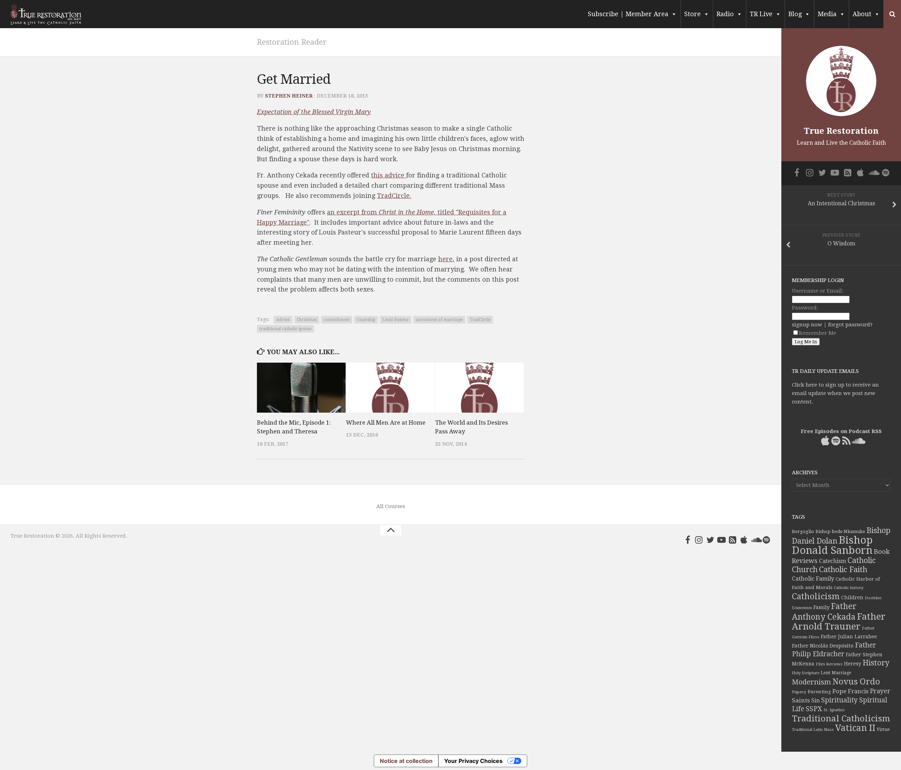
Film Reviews (829, 664)
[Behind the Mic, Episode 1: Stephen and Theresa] (301, 388)
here (445, 259)
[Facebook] (687, 540)
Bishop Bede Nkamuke (840, 531)
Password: (805, 308)
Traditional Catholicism (841, 719)
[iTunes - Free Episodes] (744, 540)
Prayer (880, 691)
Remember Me (817, 333)
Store (692, 14)
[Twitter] (710, 540)
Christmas (307, 319)
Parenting (819, 691)
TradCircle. (394, 195)
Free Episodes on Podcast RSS (841, 431)
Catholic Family (813, 578)
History (876, 662)
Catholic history (848, 588)
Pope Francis (850, 691)
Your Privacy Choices (473, 760)
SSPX (814, 709)
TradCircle (480, 319)
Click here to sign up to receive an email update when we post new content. (835, 393)
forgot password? (850, 324)
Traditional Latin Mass (813, 729)
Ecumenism (802, 608)
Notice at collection (406, 760)
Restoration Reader (292, 42)
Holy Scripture (805, 673)
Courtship (366, 319)
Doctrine (873, 597)
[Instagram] (699, 540)
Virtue (883, 729)
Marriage (841, 672)
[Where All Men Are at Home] (390, 388)
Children (852, 597)
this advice (388, 175)
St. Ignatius (834, 710)
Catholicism (816, 596)
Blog (795, 14)
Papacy (799, 691)
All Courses (390, 506)
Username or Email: (817, 291)
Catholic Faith (843, 569)
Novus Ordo (856, 682)
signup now (807, 324)
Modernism (811, 682)
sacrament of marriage (439, 319)
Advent (283, 319)
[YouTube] (721, 540)
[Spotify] (766, 540)
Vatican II (855, 728)
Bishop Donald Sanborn (832, 545)
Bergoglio (803, 531)
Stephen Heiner (289, 96)
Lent (825, 672)
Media (827, 14)
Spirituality (839, 700)
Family (821, 607)
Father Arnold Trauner (839, 621)
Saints (801, 700)
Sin (815, 700)
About (861, 14)
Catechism (832, 561)
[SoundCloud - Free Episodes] (755, 540)
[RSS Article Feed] (733, 540)
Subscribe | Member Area (628, 14)
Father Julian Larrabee (849, 636)
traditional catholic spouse (285, 328)
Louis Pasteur (395, 319)
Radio (725, 14)
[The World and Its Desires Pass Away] (479, 388)
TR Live (761, 14)
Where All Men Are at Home (386, 422)
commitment (336, 319)
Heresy (852, 663)
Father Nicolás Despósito (822, 646)
